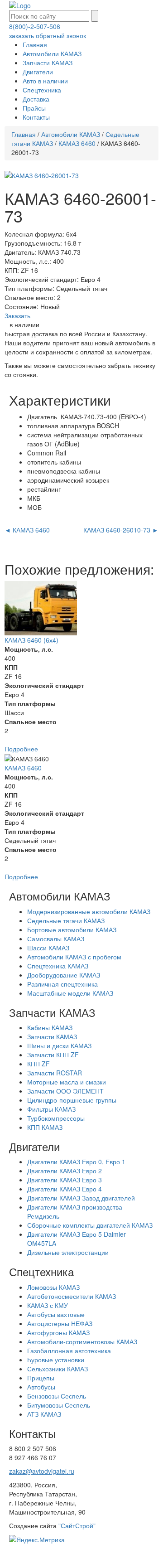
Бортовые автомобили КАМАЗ (71, 929)
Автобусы (41, 1386)
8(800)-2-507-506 (34, 26)
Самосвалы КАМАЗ (55, 938)
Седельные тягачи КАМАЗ (66, 920)
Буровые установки (55, 1359)
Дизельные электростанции (68, 1252)
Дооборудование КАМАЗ (63, 974)
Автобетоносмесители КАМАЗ (71, 1296)
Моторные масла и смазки (66, 1081)
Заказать (17, 315)
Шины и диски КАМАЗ (59, 1045)
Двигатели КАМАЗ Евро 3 (64, 1179)
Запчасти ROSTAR (54, 1072)
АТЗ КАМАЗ (44, 1413)
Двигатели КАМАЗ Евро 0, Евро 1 (76, 1161)
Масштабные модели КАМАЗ (70, 992)
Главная (35, 44)
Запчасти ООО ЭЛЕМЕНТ (65, 1090)
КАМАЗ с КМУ (47, 1305)
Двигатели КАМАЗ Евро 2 (64, 1170)
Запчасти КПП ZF (53, 1054)
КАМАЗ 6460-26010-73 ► (120, 529)
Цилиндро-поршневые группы (71, 1099)
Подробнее (21, 748)
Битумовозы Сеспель (58, 1404)
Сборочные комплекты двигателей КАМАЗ (90, 1224)
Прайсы (34, 107)
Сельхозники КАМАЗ (57, 1368)
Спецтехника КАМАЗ (57, 965)
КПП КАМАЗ (44, 1127)
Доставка (36, 98)
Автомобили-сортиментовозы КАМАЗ (82, 1341)
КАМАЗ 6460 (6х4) (31, 639)
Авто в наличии (45, 80)
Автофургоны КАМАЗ (58, 1332)
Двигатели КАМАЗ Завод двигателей (81, 1197)
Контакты (36, 116)
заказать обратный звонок (47, 35)
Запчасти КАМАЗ (47, 62)
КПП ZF (38, 1063)
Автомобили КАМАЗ (52, 53)
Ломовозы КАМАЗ (53, 1287)
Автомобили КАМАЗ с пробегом (74, 956)
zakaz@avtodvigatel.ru (41, 1471)
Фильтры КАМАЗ (51, 1108)
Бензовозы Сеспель (56, 1395)
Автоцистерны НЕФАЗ (59, 1323)
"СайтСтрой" (77, 1525)
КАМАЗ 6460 (77, 143)
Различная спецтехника (62, 983)
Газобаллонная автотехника (69, 1350)
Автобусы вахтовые (56, 1314)
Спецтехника (42, 89)
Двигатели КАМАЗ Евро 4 (64, 1188)
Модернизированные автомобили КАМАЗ (88, 911)
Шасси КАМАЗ (48, 947)
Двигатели (38, 71)
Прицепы (40, 1377)
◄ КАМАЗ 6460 (27, 529)
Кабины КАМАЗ (49, 1027)
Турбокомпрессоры (56, 1118)
